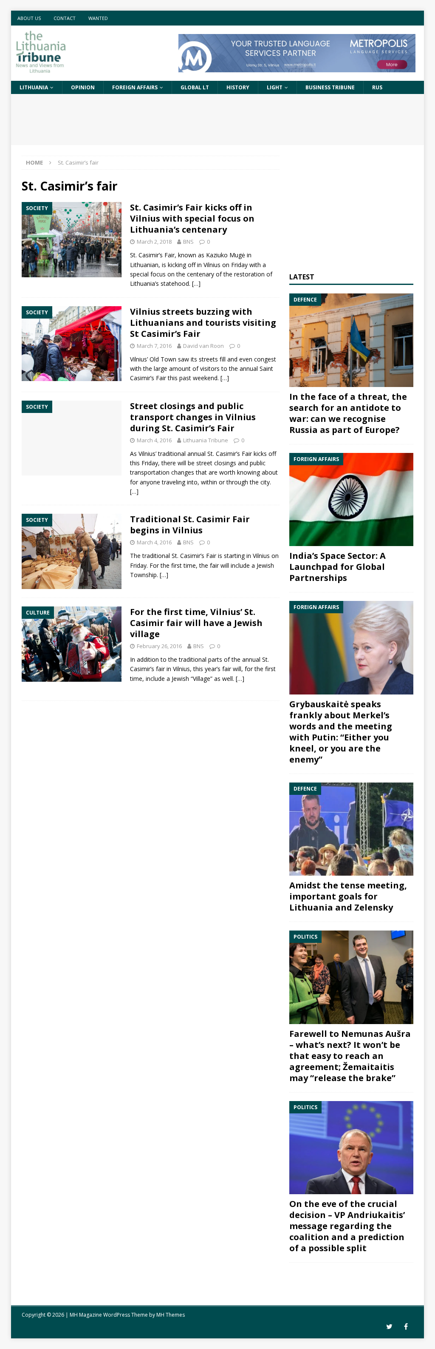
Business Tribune (330, 87)
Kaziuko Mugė (225, 255)
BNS (188, 241)
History (237, 87)
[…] (196, 283)
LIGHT (274, 87)
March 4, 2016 (154, 440)
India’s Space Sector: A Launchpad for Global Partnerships (337, 566)
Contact (65, 18)
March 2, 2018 (154, 241)
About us (29, 18)
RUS (377, 87)
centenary (200, 274)
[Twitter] (389, 1326)
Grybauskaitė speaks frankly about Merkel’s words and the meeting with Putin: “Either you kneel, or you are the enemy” (340, 731)
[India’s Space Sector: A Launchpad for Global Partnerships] (351, 499)
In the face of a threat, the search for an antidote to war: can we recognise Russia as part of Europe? (348, 413)
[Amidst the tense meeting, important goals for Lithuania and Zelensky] (351, 829)
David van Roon (203, 346)
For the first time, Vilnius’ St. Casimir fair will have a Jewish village (196, 623)
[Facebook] (405, 1326)
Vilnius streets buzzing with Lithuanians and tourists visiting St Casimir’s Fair (203, 322)
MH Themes (170, 1314)
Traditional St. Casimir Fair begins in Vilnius (190, 524)
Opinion (83, 87)
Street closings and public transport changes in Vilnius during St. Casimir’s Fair (193, 417)
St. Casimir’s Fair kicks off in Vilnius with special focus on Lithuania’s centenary (192, 218)
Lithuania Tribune (205, 440)
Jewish (265, 565)
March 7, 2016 (154, 346)
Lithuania (34, 87)
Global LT (195, 87)
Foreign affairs (135, 87)
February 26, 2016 (159, 646)
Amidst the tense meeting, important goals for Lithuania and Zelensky (348, 896)
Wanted (98, 18)
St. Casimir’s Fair (152, 255)
